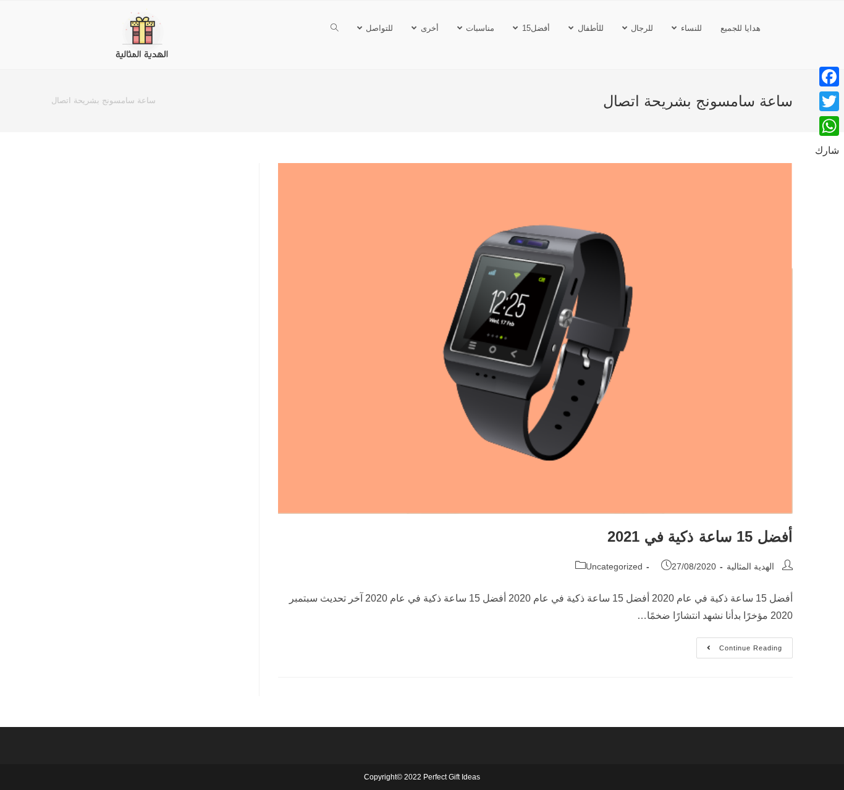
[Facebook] (827, 76)
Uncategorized (614, 566)
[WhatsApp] (827, 126)
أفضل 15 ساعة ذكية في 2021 (700, 536)
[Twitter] (827, 101)
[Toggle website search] (334, 28)
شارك (827, 150)
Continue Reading (740, 644)
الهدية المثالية (750, 566)
